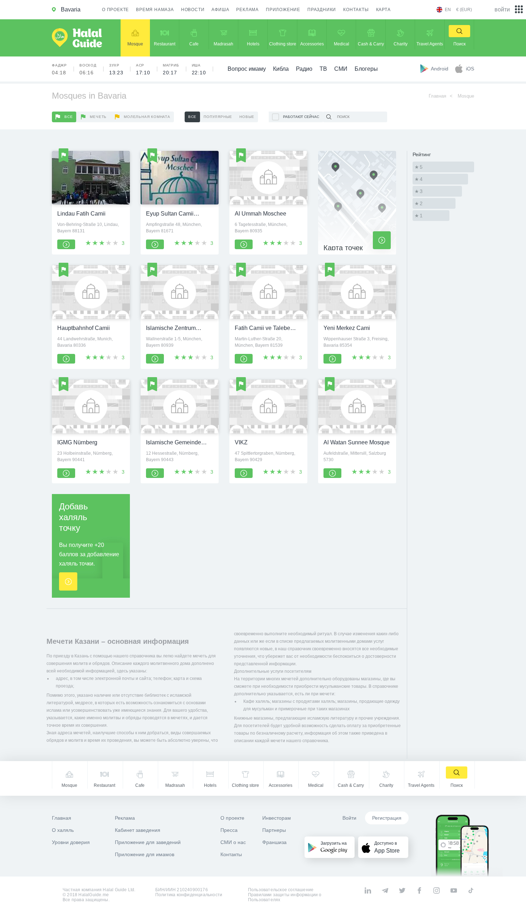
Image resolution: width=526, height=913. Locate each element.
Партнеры (274, 830)
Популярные (218, 117)
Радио (304, 69)
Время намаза (155, 9)
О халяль (63, 830)
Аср (143, 69)
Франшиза (274, 842)
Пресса (229, 830)
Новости (193, 9)
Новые (246, 117)
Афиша (220, 9)
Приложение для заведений (148, 842)
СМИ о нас (233, 842)
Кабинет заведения (137, 830)
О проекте (115, 9)
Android (440, 68)
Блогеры (366, 69)
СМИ (340, 69)
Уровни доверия (71, 842)
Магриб (171, 69)
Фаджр (59, 69)
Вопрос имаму (247, 69)
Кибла (281, 69)
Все (68, 117)
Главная (437, 96)
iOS (470, 68)
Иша (199, 69)
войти (502, 9)
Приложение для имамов (144, 854)
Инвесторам (276, 818)
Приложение (283, 9)
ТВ (323, 69)
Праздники (321, 9)
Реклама (247, 9)
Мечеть (98, 117)
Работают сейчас (301, 117)
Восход (88, 69)
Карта (383, 9)
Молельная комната (147, 117)
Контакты (356, 9)
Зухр (116, 69)
